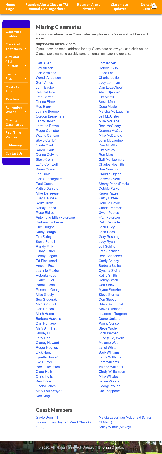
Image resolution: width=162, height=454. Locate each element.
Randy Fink (44, 246)
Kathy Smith (108, 275)
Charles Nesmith (111, 164)
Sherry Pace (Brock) (114, 183)
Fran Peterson (109, 217)
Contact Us (14, 153)
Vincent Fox (45, 265)
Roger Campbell (48, 130)
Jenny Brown (45, 121)
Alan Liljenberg (110, 92)
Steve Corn (44, 159)
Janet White (107, 347)
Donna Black (45, 101)
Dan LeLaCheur (111, 87)
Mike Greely (45, 294)
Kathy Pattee (108, 198)
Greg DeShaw (46, 198)
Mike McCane (109, 121)
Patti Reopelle (109, 222)
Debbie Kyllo (108, 67)
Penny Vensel (109, 323)
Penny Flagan (46, 255)
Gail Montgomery (111, 159)
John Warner (108, 333)
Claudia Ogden (110, 174)
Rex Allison (44, 67)
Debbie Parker (109, 188)
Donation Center (148, 7)
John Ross (107, 231)
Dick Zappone (109, 390)
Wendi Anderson (48, 77)
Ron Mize (106, 154)
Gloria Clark (45, 145)
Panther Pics (11, 76)
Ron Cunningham (49, 178)
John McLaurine (111, 140)
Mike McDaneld (110, 135)
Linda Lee (106, 72)
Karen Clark (45, 149)
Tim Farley (44, 236)
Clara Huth (44, 371)
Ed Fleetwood (46, 260)
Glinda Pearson (110, 207)
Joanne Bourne (47, 111)
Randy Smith (108, 279)
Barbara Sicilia (110, 265)
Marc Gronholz (47, 304)
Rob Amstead (46, 72)
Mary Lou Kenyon (49, 390)
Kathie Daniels (47, 188)
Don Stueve (107, 299)
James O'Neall (110, 178)
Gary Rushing (109, 236)
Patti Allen (43, 63)
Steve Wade (108, 328)
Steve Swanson (110, 308)
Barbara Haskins (48, 318)
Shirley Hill (44, 333)
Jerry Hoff (43, 337)
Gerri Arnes (44, 82)
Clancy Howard (47, 342)
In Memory (13, 145)
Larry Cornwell (47, 164)
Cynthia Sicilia (109, 270)
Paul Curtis (44, 183)
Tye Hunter (44, 361)
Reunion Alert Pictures (88, 7)
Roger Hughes (47, 347)
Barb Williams (109, 352)
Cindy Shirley (109, 260)
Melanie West (109, 342)
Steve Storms (109, 294)
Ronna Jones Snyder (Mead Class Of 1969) (64, 424)
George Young (109, 386)
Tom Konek (107, 63)
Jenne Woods (109, 381)
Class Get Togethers (13, 46)
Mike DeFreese (47, 193)
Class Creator (112, 447)
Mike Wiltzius (109, 376)
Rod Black (43, 106)
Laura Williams (110, 357)
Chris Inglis (44, 376)
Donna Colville (47, 154)
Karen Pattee (108, 193)
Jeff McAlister (109, 116)
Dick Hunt (43, 352)
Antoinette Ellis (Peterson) (55, 217)
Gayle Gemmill (47, 417)
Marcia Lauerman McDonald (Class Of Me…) (125, 419)
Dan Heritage (46, 323)
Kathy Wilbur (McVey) (115, 426)
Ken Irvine (43, 381)
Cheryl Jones (46, 386)
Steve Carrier (46, 140)
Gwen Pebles (109, 212)
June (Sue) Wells (111, 337)
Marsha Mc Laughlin (114, 111)
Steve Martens (109, 101)
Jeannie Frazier (47, 270)
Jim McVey (107, 149)
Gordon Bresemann (50, 116)
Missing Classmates (14, 122)
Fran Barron (45, 96)
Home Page (10, 7)
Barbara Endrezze (49, 222)
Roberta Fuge (46, 275)
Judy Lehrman (109, 82)
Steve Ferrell (45, 241)
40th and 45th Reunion (12, 61)
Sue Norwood (109, 169)
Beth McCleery (110, 125)
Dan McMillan (109, 145)
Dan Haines (45, 308)
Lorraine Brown (47, 125)
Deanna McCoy (110, 130)
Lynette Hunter (47, 357)
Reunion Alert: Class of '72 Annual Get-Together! (46, 7)
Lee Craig (43, 174)
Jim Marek (106, 96)
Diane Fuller (45, 279)
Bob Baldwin (45, 92)
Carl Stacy (106, 284)
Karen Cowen (46, 169)
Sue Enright (45, 226)
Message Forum (12, 89)
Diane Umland (109, 318)
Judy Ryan (107, 241)
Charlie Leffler (109, 77)
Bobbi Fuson (45, 284)
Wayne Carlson (47, 135)
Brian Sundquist (111, 304)
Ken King (43, 395)
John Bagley (45, 87)
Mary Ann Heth (47, 328)
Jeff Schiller (107, 246)
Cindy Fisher (45, 251)
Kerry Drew (44, 202)
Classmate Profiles (13, 34)
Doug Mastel (108, 106)
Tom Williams (109, 361)
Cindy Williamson (112, 371)
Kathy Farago (46, 231)
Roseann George (49, 289)
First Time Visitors (13, 135)
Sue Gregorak (46, 299)
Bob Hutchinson (48, 366)
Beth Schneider (110, 255)
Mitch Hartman (47, 313)
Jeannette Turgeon (113, 313)
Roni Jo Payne (110, 202)
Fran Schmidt (109, 251)
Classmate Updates (119, 7)
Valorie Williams (111, 366)
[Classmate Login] (154, 5)
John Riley (107, 226)
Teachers (12, 99)
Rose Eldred (45, 212)
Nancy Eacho (46, 207)
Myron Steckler (110, 289)
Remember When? (13, 109)
